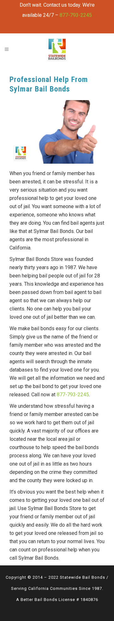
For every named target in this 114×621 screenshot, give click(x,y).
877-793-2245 (76, 15)
